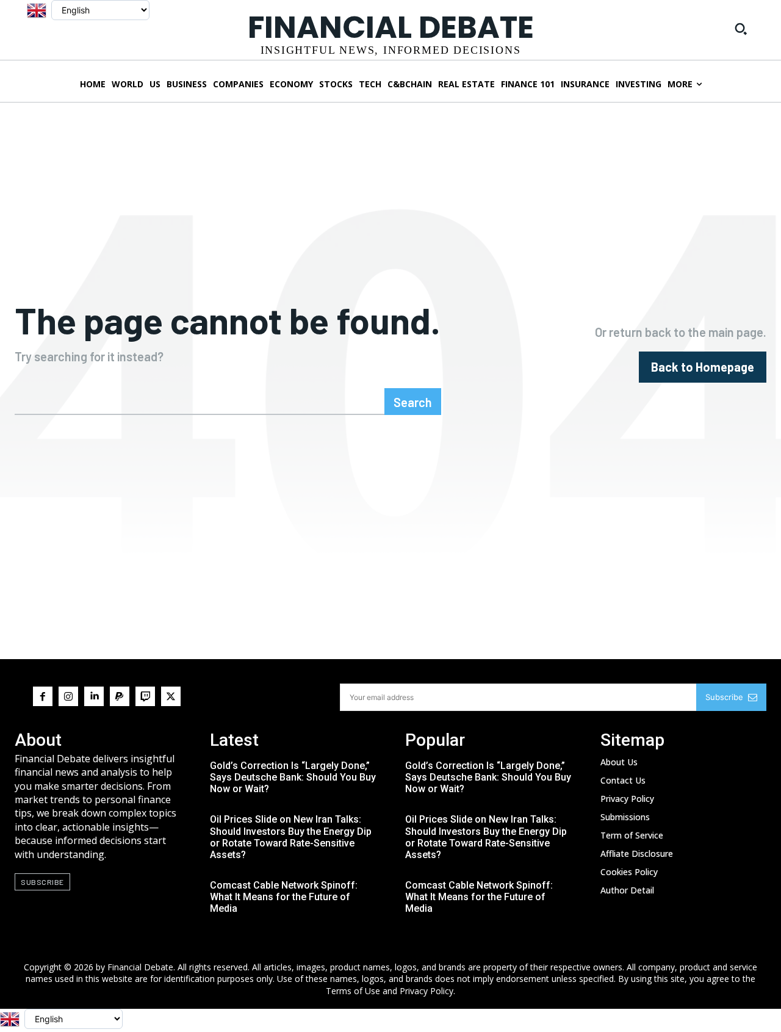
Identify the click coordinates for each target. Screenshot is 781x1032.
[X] (171, 696)
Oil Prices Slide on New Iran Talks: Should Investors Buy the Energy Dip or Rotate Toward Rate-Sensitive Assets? (291, 837)
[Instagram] (68, 696)
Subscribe (724, 697)
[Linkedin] (94, 696)
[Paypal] (119, 696)
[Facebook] (42, 696)
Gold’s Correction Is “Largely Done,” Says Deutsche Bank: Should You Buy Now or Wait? (293, 777)
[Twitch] (145, 696)
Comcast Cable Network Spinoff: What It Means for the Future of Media (284, 896)
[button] (740, 28)
